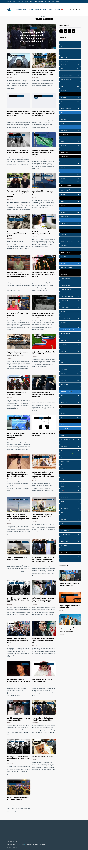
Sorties (31, 1)
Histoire (70, 197)
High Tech (26, 1)
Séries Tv (70, 464)
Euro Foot (70, 145)
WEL (70, 556)
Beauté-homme (70, 61)
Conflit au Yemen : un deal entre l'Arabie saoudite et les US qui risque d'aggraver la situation (43, 72)
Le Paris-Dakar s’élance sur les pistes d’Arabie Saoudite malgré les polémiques (43, 113)
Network (70, 377)
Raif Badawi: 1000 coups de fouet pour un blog (42, 680)
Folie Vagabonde (70, 170)
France (14, 1)
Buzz (70, 72)
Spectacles (70, 501)
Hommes (70, 201)
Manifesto (70, 351)
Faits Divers (70, 159)
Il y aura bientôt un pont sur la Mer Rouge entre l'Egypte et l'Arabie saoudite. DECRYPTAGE (43, 559)
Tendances (70, 519)
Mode (49, 1)
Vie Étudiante (70, 545)
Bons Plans (70, 64)
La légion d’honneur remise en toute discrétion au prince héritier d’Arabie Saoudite (43, 600)
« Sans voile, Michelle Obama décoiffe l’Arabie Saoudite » (42, 719)
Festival (70, 167)
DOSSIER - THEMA (13, 55)
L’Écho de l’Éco (70, 238)
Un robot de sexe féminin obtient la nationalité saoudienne (16, 435)
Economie (24, 216)
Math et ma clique (70, 355)
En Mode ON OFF (70, 126)
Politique (19, 136)
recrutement (70, 431)
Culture (18, 1)
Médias (22, 218)
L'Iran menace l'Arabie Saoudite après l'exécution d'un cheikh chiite (43, 640)
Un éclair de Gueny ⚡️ (70, 541)
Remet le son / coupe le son (70, 439)
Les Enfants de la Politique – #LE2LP (70, 326)
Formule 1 (70, 178)
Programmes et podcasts (41, 9)
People (70, 406)
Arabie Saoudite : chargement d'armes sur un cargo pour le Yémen (42, 193)
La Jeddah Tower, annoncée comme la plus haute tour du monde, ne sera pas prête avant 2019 (18, 517)
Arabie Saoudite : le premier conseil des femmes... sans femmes (42, 517)
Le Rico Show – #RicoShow (70, 296)
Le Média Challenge (70, 282)
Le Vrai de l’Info (70, 307)
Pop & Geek (70, 417)
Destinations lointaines (70, 105)
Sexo (45, 1)
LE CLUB (70, 271)
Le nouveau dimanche (70, 289)
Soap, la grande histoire (70, 472)
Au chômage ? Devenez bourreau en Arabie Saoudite (18, 719)
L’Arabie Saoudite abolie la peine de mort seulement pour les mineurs (43, 152)
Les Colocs (70, 322)
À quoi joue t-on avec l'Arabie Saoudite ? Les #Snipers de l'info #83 (18, 600)
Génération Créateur (70, 185)
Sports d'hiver (70, 508)
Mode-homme (70, 369)
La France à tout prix (70, 252)
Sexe (70, 468)
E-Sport (70, 116)
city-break (70, 90)
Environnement (70, 134)
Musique (70, 373)
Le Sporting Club (70, 300)
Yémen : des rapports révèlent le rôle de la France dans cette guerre (18, 234)
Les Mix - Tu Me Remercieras (70, 329)
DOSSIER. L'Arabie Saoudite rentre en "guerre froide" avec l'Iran (17, 640)
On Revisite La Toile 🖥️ (70, 391)
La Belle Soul (70, 245)
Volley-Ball (70, 548)
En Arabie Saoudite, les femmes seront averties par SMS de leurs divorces (43, 274)
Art (70, 42)
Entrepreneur (70, 130)
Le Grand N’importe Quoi (70, 278)
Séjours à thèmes (70, 461)
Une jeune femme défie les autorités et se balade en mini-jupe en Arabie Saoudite (18, 474)
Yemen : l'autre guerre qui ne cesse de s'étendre (17, 558)
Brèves (11, 499)
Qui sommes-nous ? (11, 844)
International (9, 1)
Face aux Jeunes (70, 156)
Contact (36, 844)
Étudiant (70, 141)
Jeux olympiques (70, 227)
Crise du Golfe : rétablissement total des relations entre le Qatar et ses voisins (18, 113)
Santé (70, 457)
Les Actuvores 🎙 (70, 314)
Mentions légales (30, 844)
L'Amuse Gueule (70, 234)
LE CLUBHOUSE (70, 274)
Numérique (70, 388)
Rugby (70, 450)
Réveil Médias (70, 446)
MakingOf (70, 347)
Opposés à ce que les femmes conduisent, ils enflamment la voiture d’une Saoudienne (17, 354)
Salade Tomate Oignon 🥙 (70, 453)
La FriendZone (70, 256)
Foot (48, 336)
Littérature (70, 344)
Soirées (70, 486)
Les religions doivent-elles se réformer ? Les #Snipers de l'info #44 (18, 759)
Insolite (70, 212)
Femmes (70, 163)
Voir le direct (59, 9)
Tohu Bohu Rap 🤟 (70, 530)
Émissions (57, 1)
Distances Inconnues (70, 108)
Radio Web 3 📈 (70, 428)
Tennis (70, 523)
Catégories (30, 9)
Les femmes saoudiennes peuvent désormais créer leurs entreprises (43, 394)
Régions (70, 435)
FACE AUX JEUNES (70, 152)
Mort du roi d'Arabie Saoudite (42, 757)
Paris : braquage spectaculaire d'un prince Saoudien (17, 798)
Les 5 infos (70, 311)
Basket (70, 50)
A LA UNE (36, 55)
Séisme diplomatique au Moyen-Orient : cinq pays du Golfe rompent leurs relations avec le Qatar (43, 475)
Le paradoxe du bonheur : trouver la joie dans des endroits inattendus (68, 630)
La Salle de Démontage (70, 267)
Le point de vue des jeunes (70, 293)
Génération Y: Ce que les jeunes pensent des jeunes (70, 190)
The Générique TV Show (70, 527)
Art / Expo (70, 46)
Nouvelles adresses (70, 384)
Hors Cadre (70, 205)
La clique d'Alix (70, 249)
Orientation (70, 395)
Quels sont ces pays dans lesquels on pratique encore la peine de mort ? (18, 72)
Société (70, 475)
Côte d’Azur (70, 97)
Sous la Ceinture (70, 497)
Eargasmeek (70, 119)
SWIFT (70, 512)
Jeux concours (70, 223)
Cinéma (70, 86)
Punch (70, 424)
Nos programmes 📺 (21, 844)
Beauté (53, 1)
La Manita (70, 263)
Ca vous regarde (70, 83)
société (18, 338)
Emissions (12, 582)
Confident (70, 94)
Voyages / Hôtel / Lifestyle (38, 1)
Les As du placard (70, 318)
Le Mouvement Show (70, 285)
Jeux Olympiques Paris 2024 (70, 230)
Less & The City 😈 (70, 340)
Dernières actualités (21, 9)
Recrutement (42, 844)
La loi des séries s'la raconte (70, 260)
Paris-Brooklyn (70, 399)
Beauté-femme (70, 57)
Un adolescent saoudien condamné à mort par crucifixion (18, 680)
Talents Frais (70, 516)
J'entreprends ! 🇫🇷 (70, 219)
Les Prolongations (70, 333)
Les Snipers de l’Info (19, 582)
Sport (22, 1)
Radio (50, 9)
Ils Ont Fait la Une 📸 (70, 208)
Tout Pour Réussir (70, 534)
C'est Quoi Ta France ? (70, 75)
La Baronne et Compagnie (70, 241)
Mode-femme (70, 366)
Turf (70, 538)
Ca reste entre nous (70, 79)
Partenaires (70, 402)
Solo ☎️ (70, 490)
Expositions (70, 148)
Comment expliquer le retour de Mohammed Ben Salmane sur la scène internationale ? (31, 36)
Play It (70, 410)
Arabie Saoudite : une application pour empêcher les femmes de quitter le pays (18, 274)
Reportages (19, 177)
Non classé (37, 458)
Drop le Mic (70, 112)
